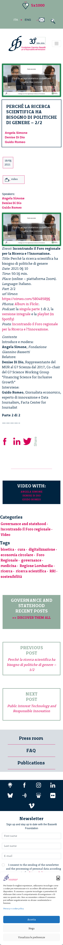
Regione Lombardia (36, 566)
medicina (8, 566)
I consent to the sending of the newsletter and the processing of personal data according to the (33, 868)
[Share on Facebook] (7, 441)
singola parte (29, 309)
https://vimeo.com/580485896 (26, 299)
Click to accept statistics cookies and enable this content (31, 80)
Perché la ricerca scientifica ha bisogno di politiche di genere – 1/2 (31, 664)
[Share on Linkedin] (17, 441)
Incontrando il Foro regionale (26, 529)
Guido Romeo (15, 142)
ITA (16, 19)
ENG (28, 19)
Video (5, 535)
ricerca (6, 571)
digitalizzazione (42, 549)
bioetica (7, 549)
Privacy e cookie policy (13, 908)
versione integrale (16, 314)
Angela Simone (16, 132)
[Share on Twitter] (28, 441)
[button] (58, 877)
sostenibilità (11, 576)
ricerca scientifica (31, 571)
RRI (53, 571)
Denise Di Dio (15, 137)
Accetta (31, 919)
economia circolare (17, 555)
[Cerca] (52, 21)
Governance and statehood (23, 524)
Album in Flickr (27, 304)
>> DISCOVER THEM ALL (31, 618)
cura (21, 549)
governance (31, 560)
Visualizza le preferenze (31, 937)
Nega (31, 928)
